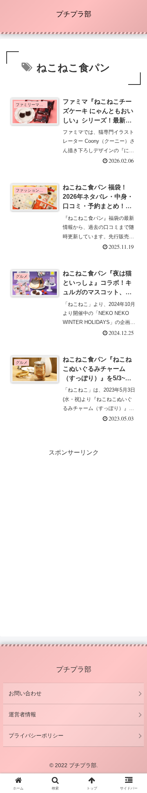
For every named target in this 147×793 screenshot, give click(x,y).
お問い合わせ (25, 693)
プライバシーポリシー (36, 735)
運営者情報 (22, 714)
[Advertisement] (73, 532)
